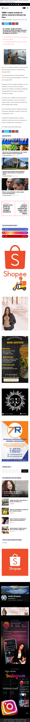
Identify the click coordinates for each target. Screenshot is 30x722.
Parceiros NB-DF (11, 721)
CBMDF (4, 77)
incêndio (6, 67)
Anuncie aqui (18, 721)
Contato (24, 721)
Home (5, 721)
